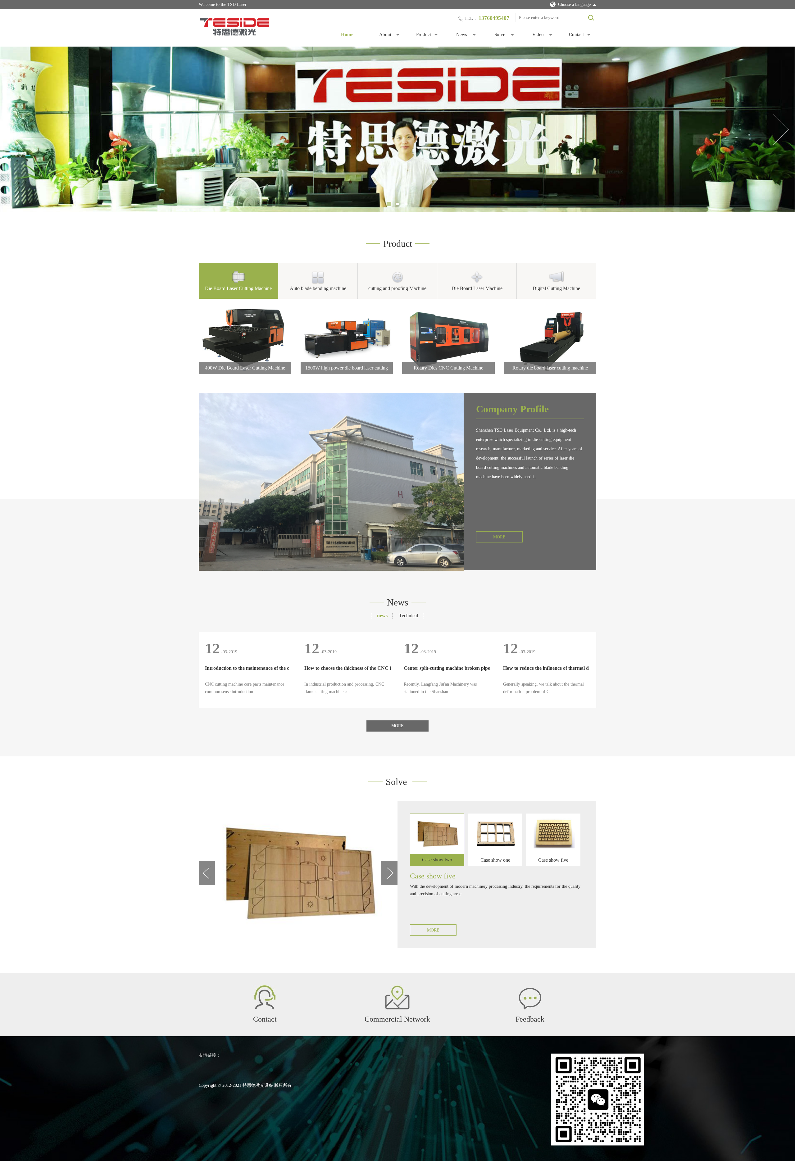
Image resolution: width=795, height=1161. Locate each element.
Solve (499, 34)
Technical (408, 615)
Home (347, 34)
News (461, 34)
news (382, 615)
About (385, 34)
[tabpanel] (397, 129)
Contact (576, 34)
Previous (14, 129)
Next (781, 129)
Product (423, 34)
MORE (499, 537)
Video (538, 34)
